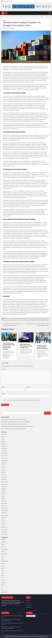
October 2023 (4, 512)
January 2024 (3, 505)
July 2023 (3, 520)
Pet (2, 577)
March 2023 (3, 527)
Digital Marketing (4, 549)
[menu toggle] (6, 13)
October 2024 (4, 486)
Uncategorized (4, 592)
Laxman (5, 28)
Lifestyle (3, 573)
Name (3, 387)
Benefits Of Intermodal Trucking (12, 318)
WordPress (44, 636)
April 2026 (3, 443)
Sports (2, 585)
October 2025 (4, 458)
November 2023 (4, 510)
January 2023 (3, 532)
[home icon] (3, 13)
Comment (4, 369)
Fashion (2, 556)
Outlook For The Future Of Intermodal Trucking (22, 320)
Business (5, 20)
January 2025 (3, 479)
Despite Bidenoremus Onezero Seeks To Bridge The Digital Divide (26, 346)
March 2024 (3, 501)
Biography (3, 542)
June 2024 (3, 493)
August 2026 (3, 434)
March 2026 (3, 446)
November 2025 (4, 455)
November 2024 (4, 484)
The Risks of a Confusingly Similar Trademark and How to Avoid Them (14, 424)
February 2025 (4, 477)
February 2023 (4, 529)
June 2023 (3, 522)
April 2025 (3, 472)
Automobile (3, 539)
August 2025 (3, 462)
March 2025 (3, 474)
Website (3, 393)
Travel (2, 589)
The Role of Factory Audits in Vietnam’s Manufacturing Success (42, 347)
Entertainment (4, 554)
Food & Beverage (4, 561)
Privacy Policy (28, 605)
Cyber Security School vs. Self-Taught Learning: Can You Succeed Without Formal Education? (9, 346)
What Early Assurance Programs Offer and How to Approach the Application (15, 421)
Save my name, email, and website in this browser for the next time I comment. (21, 400)
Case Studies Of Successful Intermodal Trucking (31, 318)
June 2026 (3, 439)
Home (2, 570)
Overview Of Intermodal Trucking (40, 320)
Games (2, 566)
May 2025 (3, 470)
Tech (2, 587)
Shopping (3, 582)
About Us (27, 600)
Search (47, 413)
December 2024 (4, 482)
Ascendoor (33, 636)
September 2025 (4, 460)
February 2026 (4, 448)
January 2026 (3, 451)
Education (3, 551)
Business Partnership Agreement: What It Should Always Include (13, 419)
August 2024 (3, 489)
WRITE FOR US (29, 607)
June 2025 (3, 467)
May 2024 (3, 496)
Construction (3, 546)
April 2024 (3, 498)
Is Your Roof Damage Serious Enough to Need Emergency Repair (13, 428)
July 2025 (3, 465)
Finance (2, 558)
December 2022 (4, 534)
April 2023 (3, 524)
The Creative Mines (5, 600)
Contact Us (28, 602)
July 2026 (3, 436)
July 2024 (3, 491)
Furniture (3, 563)
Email (28, 387)
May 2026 (3, 441)
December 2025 (4, 453)
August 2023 (3, 517)
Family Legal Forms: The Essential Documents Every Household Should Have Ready (17, 426)
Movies (2, 575)
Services (3, 580)
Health (2, 568)
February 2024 (4, 503)
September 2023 (4, 515)
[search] (50, 13)
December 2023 (4, 508)
